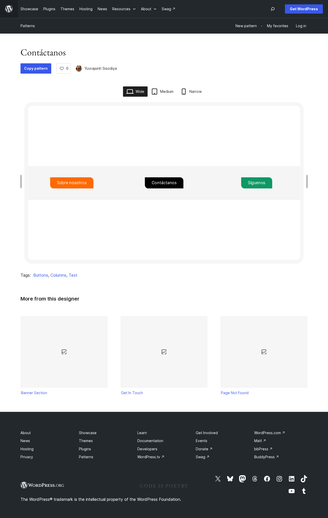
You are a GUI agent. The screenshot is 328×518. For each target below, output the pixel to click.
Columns (58, 275)
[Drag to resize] (22, 181)
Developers (147, 449)
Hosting (27, 449)
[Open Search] (272, 9)
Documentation (150, 441)
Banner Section (34, 393)
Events (201, 441)
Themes (86, 441)
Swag (203, 457)
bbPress (263, 449)
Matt (260, 441)
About (25, 433)
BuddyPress (266, 457)
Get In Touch (132, 393)
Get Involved (207, 433)
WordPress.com (269, 433)
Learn (142, 433)
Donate (204, 449)
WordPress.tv (151, 457)
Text (73, 275)
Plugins (85, 449)
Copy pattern (36, 68)
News (25, 441)
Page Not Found (235, 393)
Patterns (27, 26)
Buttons (40, 275)
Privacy (26, 457)
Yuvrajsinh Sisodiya (101, 68)
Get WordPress (304, 9)
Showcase (88, 433)
